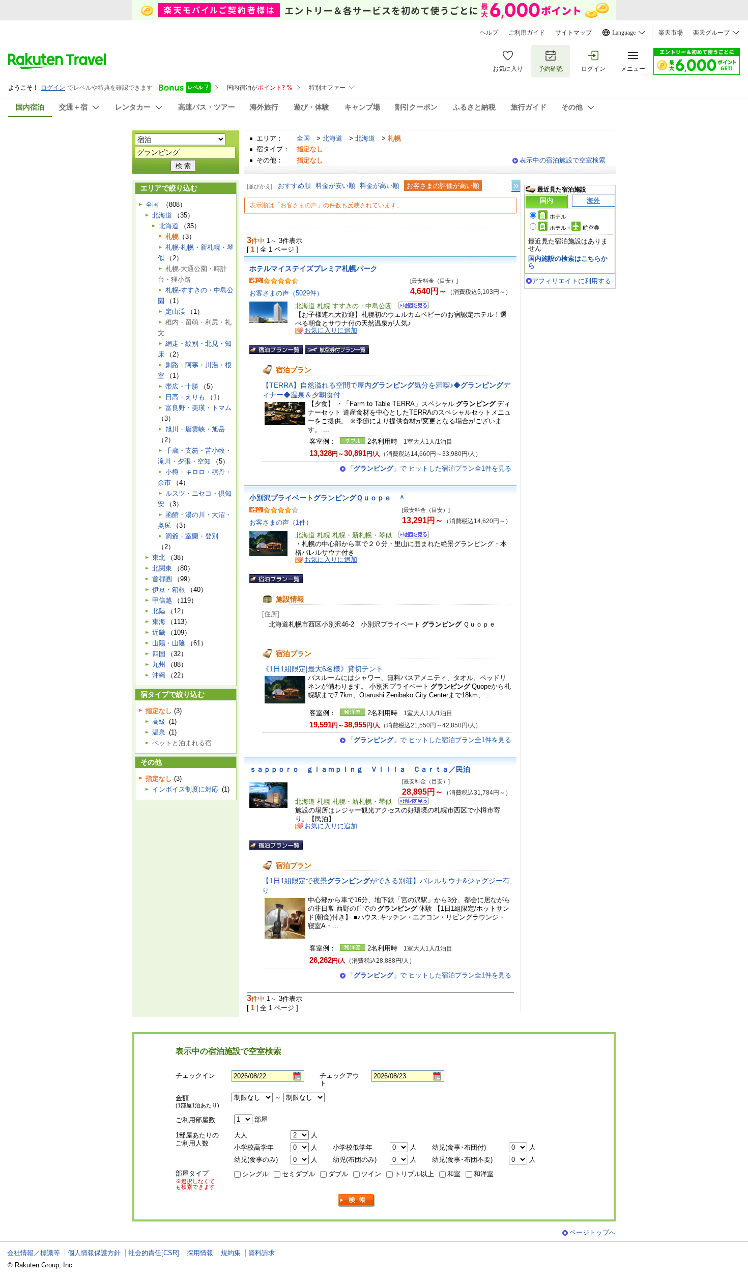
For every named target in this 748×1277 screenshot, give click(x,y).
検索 (356, 1200)
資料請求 (261, 1253)
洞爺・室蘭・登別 (191, 536)
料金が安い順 (335, 185)
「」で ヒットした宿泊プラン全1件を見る (429, 468)
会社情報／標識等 (33, 1253)
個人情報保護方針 (94, 1253)
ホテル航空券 (574, 228)
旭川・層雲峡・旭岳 (195, 429)
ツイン (371, 1174)
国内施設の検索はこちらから (568, 262)
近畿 (158, 632)
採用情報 (200, 1253)
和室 (454, 1174)
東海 (158, 622)
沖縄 (158, 675)
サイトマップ (573, 32)
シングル (255, 1174)
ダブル (338, 1174)
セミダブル (298, 1174)
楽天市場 (670, 32)
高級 (158, 721)
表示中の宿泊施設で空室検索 (563, 160)
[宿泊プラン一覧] (276, 349)
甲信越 (162, 600)
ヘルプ (489, 32)
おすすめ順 (294, 185)
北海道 (332, 138)
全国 (303, 138)
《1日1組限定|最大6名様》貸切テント (322, 669)
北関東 (162, 568)
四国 (158, 654)
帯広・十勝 (181, 386)
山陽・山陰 (168, 643)
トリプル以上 (414, 1174)
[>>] (516, 186)
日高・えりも (185, 397)
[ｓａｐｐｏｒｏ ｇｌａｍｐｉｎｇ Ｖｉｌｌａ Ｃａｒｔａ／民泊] (410, 802)
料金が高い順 (379, 185)
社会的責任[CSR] (153, 1253)
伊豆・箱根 (168, 589)
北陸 (158, 611)
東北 (158, 557)
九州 (158, 664)
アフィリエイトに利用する (571, 281)
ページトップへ (592, 1232)
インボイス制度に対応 (185, 789)
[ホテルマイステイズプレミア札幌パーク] (410, 307)
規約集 (231, 1253)
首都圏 (162, 579)
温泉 (158, 732)
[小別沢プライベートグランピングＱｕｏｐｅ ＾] (410, 536)
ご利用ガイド (526, 32)
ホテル (558, 216)
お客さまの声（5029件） (286, 293)
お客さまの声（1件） (280, 522)
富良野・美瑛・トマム (198, 408)
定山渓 (175, 311)
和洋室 (484, 1174)
